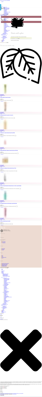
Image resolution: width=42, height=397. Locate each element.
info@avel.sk (3, 242)
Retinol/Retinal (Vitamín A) (7, 30)
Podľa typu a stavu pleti (5, 14)
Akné (4, 18)
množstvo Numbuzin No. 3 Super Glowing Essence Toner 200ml (7, 135)
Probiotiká (5, 29)
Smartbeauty (4, 38)
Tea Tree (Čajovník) (6, 31)
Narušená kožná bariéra (6, 291)
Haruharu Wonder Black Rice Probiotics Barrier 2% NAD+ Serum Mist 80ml (10, 185)
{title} (1, 394)
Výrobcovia (3, 249)
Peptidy (5, 299)
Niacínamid (5, 27)
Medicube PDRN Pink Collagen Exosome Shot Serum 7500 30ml (9, 150)
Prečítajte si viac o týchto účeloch (19, 393)
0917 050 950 (3, 241)
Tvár (2, 255)
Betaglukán (5, 23)
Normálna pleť (5, 285)
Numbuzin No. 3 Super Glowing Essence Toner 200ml (7, 132)
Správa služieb (6, 393)
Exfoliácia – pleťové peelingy (7, 282)
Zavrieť (1, 131)
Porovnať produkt (2, 94)
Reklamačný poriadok (4, 265)
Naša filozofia (3, 248)
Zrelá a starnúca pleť (6, 288)
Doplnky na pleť (4, 33)
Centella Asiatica (6, 24)
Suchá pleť (5, 15)
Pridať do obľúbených (2, 95)
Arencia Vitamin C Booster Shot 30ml (5, 97)
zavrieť (1, 314)
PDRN (5, 28)
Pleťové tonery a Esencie (6, 8)
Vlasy (2, 256)
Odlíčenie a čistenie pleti (6, 278)
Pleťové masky (5, 12)
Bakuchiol (5, 293)
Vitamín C (5, 302)
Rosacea (5, 290)
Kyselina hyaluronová (6, 296)
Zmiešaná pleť (5, 287)
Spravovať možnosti (2, 393)
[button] (21, 350)
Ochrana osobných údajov (4, 264)
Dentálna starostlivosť (6, 284)
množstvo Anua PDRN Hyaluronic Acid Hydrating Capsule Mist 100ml (8, 206)
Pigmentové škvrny (6, 20)
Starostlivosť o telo (5, 35)
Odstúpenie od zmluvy (5, 274)
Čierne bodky (5, 19)
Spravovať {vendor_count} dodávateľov (12, 393)
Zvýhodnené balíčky (4, 257)
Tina (3, 39)
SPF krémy (5, 281)
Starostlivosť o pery (6, 13)
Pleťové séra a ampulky (6, 279)
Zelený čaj (5, 32)
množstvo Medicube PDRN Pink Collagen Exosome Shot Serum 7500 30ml (9, 153)
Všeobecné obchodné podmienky (5, 263)
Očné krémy (5, 10)
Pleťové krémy (5, 9)
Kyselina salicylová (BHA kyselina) (8, 26)
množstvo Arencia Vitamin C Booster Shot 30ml (6, 100)
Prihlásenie (3, 312)
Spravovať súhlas (2, 395)
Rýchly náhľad (1, 112)
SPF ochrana (4, 36)
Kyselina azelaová (6, 25)
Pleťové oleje (5, 11)
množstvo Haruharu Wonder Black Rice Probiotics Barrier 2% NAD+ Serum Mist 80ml (10, 188)
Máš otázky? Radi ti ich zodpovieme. (5, 0)
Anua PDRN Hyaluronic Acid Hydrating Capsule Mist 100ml (8, 203)
